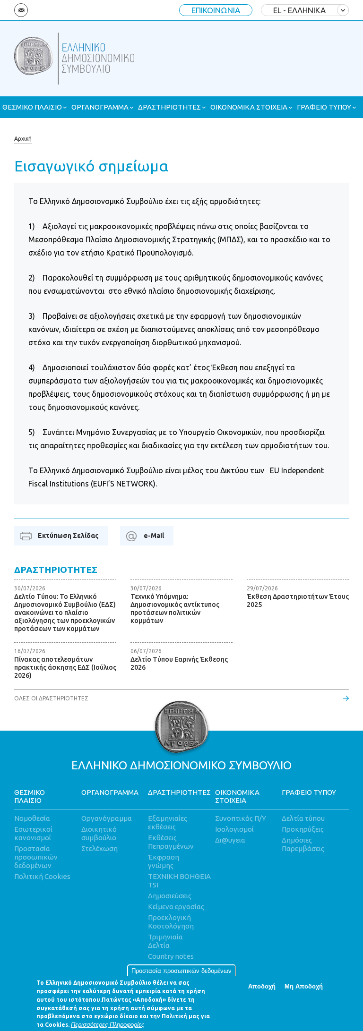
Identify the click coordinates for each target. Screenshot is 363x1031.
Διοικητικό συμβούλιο (99, 833)
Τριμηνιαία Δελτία (165, 941)
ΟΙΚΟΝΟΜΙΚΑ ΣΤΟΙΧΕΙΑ (248, 107)
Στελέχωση (99, 848)
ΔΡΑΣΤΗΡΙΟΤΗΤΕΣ (169, 107)
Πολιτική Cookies (42, 876)
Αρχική (23, 139)
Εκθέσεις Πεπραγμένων (171, 842)
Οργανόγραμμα (106, 818)
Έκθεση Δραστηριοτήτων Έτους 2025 (298, 600)
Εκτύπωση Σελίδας (68, 535)
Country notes (171, 956)
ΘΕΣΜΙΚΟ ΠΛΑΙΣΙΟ (32, 107)
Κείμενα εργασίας (176, 907)
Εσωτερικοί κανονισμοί (33, 833)
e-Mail (154, 535)
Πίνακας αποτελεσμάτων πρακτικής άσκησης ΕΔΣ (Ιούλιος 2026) (65, 667)
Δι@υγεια (230, 840)
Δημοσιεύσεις (169, 896)
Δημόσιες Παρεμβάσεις (303, 844)
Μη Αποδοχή (304, 986)
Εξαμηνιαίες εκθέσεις (167, 822)
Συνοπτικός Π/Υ (240, 818)
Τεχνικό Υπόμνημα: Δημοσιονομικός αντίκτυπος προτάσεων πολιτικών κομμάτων (174, 608)
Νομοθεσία (32, 818)
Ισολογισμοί (234, 829)
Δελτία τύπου (303, 818)
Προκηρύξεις (303, 829)
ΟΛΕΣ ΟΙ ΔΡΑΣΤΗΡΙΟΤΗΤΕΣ (51, 698)
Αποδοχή (262, 986)
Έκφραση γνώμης (163, 861)
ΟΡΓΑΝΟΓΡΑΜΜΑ (100, 107)
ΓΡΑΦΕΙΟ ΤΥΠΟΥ (324, 107)
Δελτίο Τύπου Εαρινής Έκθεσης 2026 (179, 663)
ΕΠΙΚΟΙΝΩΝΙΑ (215, 10)
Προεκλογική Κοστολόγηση (171, 921)
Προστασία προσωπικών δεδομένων (181, 970)
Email (21, 10)
